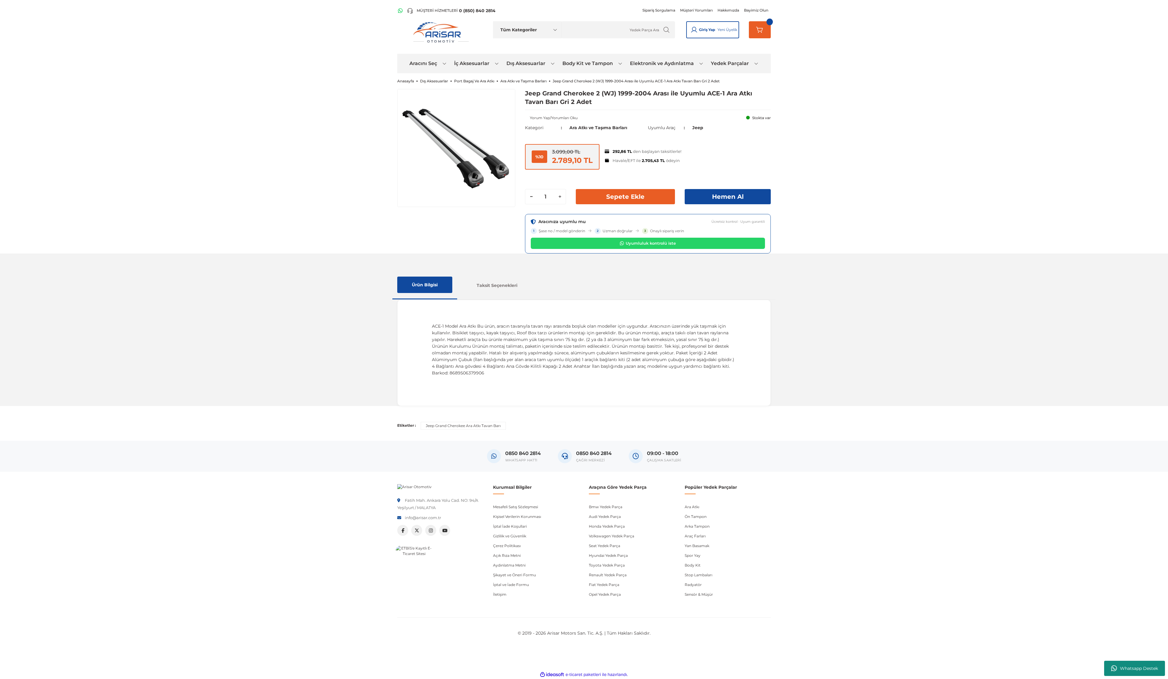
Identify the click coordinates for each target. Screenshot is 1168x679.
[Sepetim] (760, 29)
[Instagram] (430, 530)
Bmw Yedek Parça (605, 507)
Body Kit (692, 565)
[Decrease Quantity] (531, 196)
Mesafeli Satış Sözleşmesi (515, 507)
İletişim (499, 594)
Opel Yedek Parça (605, 594)
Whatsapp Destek (1139, 668)
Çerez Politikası (507, 545)
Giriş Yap (707, 29)
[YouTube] (444, 530)
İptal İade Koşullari (510, 526)
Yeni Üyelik (727, 29)
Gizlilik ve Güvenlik (509, 536)
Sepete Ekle (625, 196)
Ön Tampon (696, 516)
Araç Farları (695, 536)
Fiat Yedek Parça (604, 584)
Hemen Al (728, 196)
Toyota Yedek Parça (607, 565)
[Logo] (414, 486)
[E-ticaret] (583, 674)
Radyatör (693, 584)
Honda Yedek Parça (607, 526)
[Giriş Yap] (694, 29)
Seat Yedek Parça (604, 545)
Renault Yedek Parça (608, 575)
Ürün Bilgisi (425, 285)
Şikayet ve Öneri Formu (514, 575)
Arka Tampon (697, 526)
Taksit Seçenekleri (497, 285)
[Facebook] (402, 530)
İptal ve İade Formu (511, 584)
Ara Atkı (692, 507)
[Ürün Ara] (666, 29)
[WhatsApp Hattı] (400, 11)
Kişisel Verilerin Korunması (517, 516)
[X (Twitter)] (416, 530)
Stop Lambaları (698, 575)
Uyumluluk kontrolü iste (651, 243)
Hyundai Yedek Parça (608, 555)
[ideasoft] (552, 674)
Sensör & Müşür (699, 594)
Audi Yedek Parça (605, 516)
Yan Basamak (697, 545)
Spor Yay (692, 555)
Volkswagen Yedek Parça (611, 536)
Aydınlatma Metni (509, 565)
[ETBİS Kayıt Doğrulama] (414, 564)
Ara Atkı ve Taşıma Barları (598, 127)
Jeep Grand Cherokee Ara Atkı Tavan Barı (463, 425)
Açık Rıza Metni (507, 555)
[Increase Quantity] (560, 196)
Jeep (697, 127)
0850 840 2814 (594, 453)
